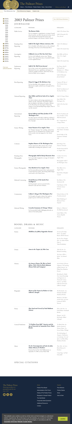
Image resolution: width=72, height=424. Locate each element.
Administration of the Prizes (44, 390)
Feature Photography (20, 168)
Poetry (16, 309)
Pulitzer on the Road (60, 7)
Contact (39, 405)
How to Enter (48, 7)
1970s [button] (6, 48)
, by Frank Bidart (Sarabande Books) (63, 310)
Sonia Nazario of (39, 128)
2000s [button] (6, 23)
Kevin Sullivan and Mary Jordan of (40, 114)
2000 (6, 41)
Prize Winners (28, 7)
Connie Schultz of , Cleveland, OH (63, 129)
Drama (16, 250)
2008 (6, 27)
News (43, 7)
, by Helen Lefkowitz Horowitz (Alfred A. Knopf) (62, 279)
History (16, 264)
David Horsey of (39, 181)
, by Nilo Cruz (39, 249)
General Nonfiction (19, 324)
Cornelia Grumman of (40, 208)
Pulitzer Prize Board (42, 387)
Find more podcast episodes (7, 68)
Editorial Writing (19, 208)
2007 (6, 29)
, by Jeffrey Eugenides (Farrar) (41, 232)
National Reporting (19, 96)
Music (16, 346)
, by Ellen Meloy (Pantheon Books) (62, 337)
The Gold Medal (41, 398)
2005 (6, 32)
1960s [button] (6, 50)
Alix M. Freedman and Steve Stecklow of (62, 115)
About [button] (21, 7)
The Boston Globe (34, 31)
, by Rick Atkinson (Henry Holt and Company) (40, 265)
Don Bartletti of (39, 168)
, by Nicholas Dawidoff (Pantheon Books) (62, 292)
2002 (6, 38)
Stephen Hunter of (41, 143)
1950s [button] (6, 52)
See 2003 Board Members (61, 19)
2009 (6, 25)
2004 (6, 34)
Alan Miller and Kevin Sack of (62, 56)
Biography (17, 291)
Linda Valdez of (62, 215)
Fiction (16, 232)
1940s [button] (6, 54)
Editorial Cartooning (20, 180)
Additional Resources (42, 403)
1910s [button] (6, 61)
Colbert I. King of (40, 194)
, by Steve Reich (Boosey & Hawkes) (62, 348)
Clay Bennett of (62, 187)
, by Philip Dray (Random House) (63, 267)
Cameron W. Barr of (62, 84)
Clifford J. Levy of (40, 54)
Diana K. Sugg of (39, 82)
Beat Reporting (18, 82)
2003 (6, 36)
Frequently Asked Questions (44, 400)
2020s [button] (6, 19)
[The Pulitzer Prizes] (10, 385)
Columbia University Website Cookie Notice (18, 422)
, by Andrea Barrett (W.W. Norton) (62, 233)
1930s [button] (6, 57)
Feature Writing (18, 128)
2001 (6, 40)
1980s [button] (6, 46)
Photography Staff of (42, 156)
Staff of (63, 31)
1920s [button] (6, 59)
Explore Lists (36, 11)
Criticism (17, 144)
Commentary (18, 194)
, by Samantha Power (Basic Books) (42, 326)
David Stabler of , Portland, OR (62, 136)
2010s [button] (6, 21)
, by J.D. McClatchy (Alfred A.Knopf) (61, 317)
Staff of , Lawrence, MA (41, 44)
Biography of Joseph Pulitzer (44, 395)
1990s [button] (6, 43)
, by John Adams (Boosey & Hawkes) (41, 347)
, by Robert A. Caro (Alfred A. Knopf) (40, 291)
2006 (6, 30)
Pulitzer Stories (37, 7)
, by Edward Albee (62, 256)
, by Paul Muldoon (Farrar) (41, 309)
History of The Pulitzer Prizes (44, 392)
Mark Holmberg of (61, 201)
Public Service (18, 31)
